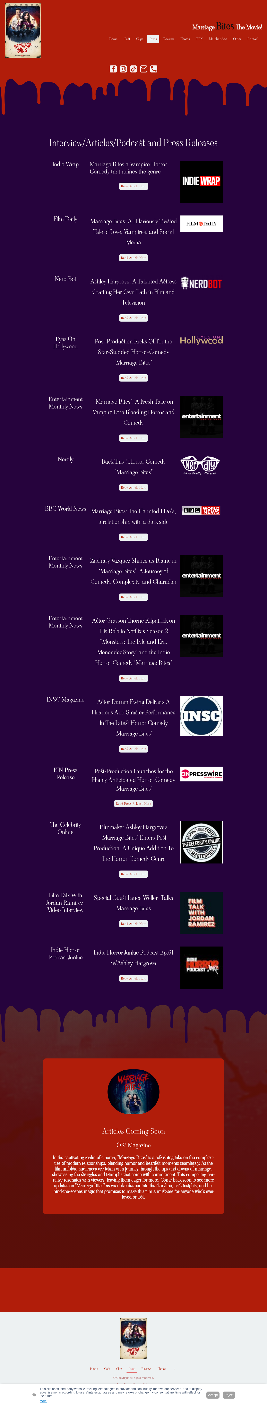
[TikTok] (133, 68)
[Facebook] (113, 68)
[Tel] (153, 68)
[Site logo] (23, 30)
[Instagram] (123, 68)
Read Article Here (133, 186)
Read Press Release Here (133, 803)
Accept (213, 1395)
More (43, 1401)
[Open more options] (174, 1369)
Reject (228, 1395)
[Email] (143, 68)
